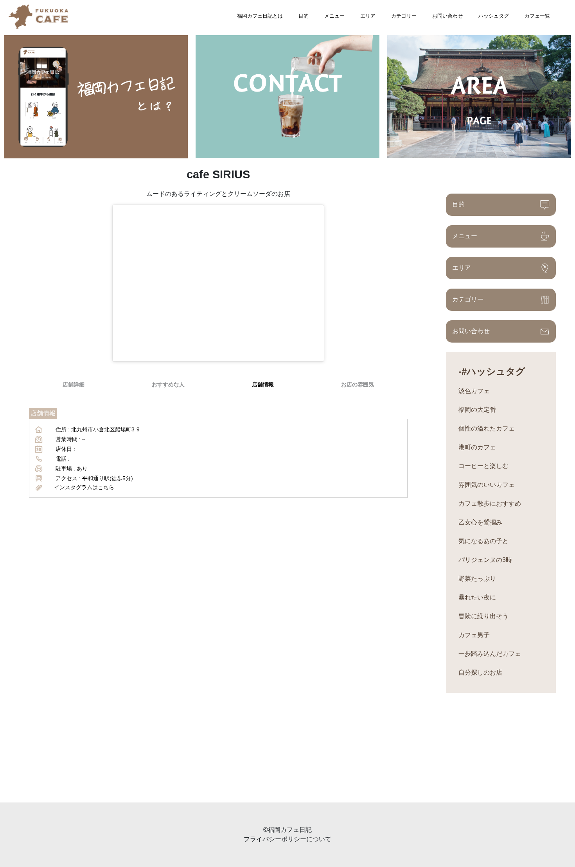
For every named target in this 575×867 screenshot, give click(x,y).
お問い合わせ (447, 16)
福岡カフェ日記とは (260, 16)
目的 (303, 16)
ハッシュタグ (493, 16)
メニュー (334, 16)
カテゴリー (404, 16)
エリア (368, 16)
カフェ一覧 (537, 16)
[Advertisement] (234, 747)
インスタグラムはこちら (84, 487)
